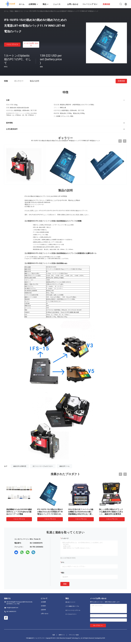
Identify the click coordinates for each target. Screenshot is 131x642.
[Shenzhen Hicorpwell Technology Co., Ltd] (10, 4)
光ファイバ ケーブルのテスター (43, 466)
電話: (62, 572)
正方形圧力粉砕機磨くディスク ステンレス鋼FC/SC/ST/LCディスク (80, 511)
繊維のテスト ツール (21, 11)
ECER (103, 638)
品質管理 (43, 609)
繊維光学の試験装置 (19, 466)
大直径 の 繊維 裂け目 (15, 509)
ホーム (6, 11)
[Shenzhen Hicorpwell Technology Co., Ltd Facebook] (6, 618)
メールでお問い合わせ (31, 44)
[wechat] (27, 552)
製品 (11, 11)
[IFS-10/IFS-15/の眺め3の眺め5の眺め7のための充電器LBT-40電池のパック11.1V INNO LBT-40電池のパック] (106, 43)
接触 (65, 584)
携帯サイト (62, 635)
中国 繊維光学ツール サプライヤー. (36, 638)
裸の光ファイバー (70, 602)
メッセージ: (65, 538)
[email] (16, 552)
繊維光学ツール (64, 466)
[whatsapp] (22, 552)
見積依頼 (121, 81)
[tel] (39, 552)
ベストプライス (12, 44)
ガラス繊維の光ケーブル (72, 606)
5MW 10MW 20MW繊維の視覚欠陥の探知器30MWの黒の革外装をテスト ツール (50, 511)
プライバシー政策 (74, 635)
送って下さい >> (98, 625)
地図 (53, 635)
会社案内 (43, 606)
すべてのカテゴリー (71, 614)
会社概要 (43, 602)
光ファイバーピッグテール (73, 610)
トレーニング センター (90, 5)
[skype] (33, 552)
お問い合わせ (44, 613)
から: (62, 562)
